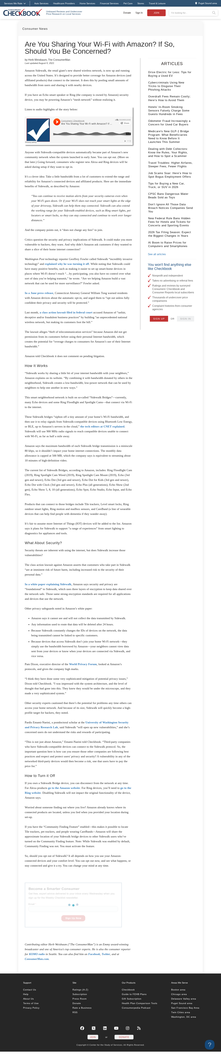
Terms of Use (31, 1003)
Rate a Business (82, 1007)
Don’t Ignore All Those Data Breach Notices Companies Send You (170, 208)
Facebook (94, 954)
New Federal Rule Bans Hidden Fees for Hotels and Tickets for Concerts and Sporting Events (169, 222)
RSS (74, 1012)
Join (156, 12)
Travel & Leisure (157, 3)
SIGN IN (185, 318)
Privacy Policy (31, 1007)
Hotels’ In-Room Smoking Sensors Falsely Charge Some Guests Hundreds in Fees (168, 110)
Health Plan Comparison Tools (139, 1003)
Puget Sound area (181, 1003)
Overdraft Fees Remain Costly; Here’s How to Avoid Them (169, 98)
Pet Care (128, 3)
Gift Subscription (131, 998)
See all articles (157, 254)
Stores (140, 3)
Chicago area (179, 994)
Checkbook (128, 989)
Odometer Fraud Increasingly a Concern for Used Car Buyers (169, 122)
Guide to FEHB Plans (134, 994)
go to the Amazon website (64, 788)
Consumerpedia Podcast (136, 1007)
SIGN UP (159, 318)
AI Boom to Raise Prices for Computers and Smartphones (168, 244)
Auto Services (41, 3)
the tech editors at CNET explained (102, 426)
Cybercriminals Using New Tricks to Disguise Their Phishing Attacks (166, 86)
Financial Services (109, 3)
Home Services (87, 3)
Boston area (178, 989)
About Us (28, 998)
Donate (127, 12)
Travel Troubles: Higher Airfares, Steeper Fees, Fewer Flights (170, 164)
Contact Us (29, 989)
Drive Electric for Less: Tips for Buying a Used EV (169, 74)
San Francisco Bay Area (185, 1007)
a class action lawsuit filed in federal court (66, 312)
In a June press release (39, 293)
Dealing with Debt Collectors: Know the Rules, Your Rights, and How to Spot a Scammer (168, 152)
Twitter (106, 954)
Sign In (139, 12)
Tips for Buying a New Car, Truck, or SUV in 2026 (166, 185)
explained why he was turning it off (67, 263)
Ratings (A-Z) (80, 989)
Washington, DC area (183, 1017)
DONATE (124, 1037)
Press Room (79, 998)
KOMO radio (37, 954)
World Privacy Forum (83, 664)
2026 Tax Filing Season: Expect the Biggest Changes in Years (169, 234)
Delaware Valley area (183, 998)
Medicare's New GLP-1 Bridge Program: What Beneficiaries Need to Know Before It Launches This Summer (168, 137)
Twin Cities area (180, 1012)
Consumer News (35, 28)
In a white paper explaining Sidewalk (48, 584)
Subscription (79, 994)
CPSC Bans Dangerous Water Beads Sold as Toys (168, 195)
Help (25, 994)
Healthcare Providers (64, 3)
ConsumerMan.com (37, 959)
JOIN (93, 1037)
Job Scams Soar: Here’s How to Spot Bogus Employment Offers (170, 175)
